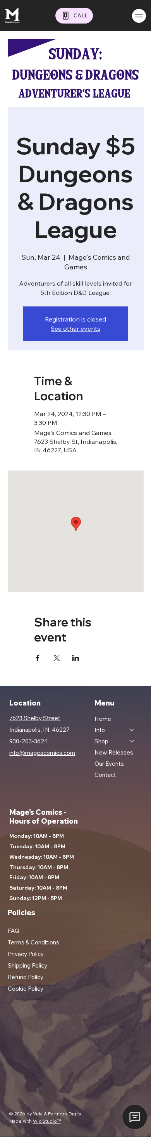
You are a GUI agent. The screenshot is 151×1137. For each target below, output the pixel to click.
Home (102, 718)
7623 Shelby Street (34, 718)
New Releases (113, 752)
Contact (105, 774)
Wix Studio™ (47, 1121)
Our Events (109, 763)
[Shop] (132, 741)
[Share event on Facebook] (37, 658)
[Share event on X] (56, 658)
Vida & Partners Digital (57, 1114)
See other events (75, 328)
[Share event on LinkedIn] (75, 658)
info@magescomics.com (42, 752)
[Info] (132, 730)
